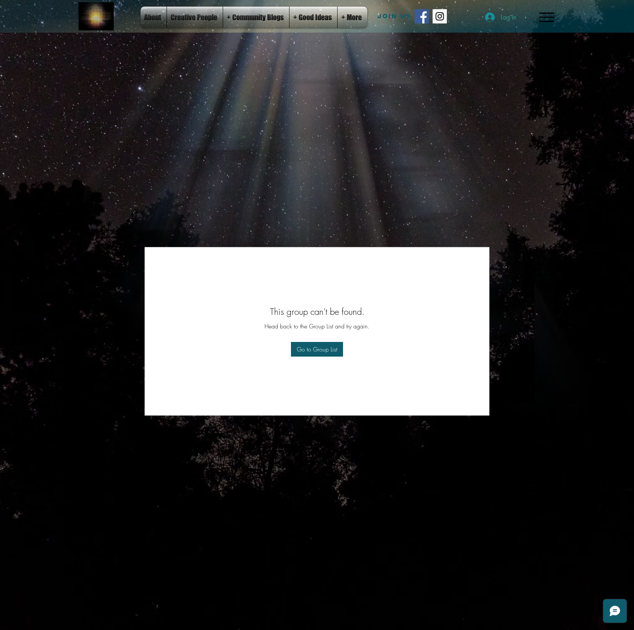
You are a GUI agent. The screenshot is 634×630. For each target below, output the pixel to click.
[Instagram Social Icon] (440, 16)
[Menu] (546, 17)
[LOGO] (96, 16)
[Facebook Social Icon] (422, 16)
